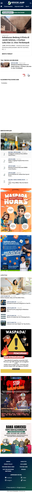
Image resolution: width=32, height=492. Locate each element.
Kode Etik (23, 461)
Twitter (24, 477)
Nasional (10, 152)
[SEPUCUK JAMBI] (16, 3)
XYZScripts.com (22, 491)
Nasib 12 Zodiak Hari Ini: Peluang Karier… (19, 317)
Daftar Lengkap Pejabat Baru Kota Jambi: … (18, 161)
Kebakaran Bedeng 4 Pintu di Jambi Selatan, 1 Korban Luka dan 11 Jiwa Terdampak (15, 40)
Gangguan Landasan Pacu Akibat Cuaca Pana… (17, 154)
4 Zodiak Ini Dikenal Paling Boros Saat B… (19, 303)
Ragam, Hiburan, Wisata (19, 179)
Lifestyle (4, 275)
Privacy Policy (8, 464)
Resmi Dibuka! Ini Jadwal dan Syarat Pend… (18, 175)
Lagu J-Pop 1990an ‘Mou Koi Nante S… (18, 183)
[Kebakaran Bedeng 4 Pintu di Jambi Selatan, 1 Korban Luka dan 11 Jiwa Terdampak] (16, 24)
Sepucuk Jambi (14, 63)
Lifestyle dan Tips (5, 296)
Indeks (8, 461)
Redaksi (23, 469)
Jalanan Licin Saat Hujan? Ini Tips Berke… (19, 324)
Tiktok (24, 480)
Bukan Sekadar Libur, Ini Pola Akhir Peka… (13, 297)
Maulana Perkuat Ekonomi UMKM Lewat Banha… (17, 168)
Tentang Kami (24, 467)
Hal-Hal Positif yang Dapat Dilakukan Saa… (17, 310)
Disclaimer (23, 464)
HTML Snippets (10, 491)
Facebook (9, 477)
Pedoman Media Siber (8, 467)
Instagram (9, 480)
